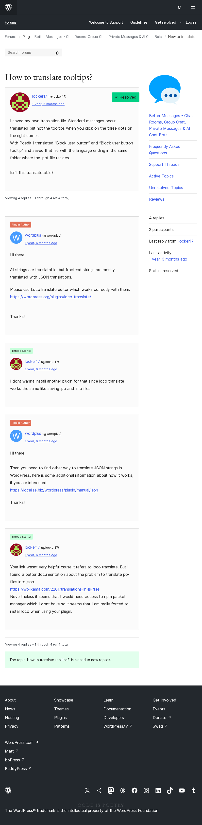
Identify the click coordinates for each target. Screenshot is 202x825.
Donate (162, 717)
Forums (11, 22)
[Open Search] (179, 7)
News (10, 708)
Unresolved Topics (166, 187)
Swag (160, 726)
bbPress (15, 759)
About (10, 700)
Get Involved (164, 700)
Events (159, 708)
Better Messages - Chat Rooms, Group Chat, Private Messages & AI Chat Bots (98, 37)
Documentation (117, 708)
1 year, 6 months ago (48, 104)
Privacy (11, 726)
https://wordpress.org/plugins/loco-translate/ (50, 296)
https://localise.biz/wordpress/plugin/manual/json (54, 490)
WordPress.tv (118, 726)
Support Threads (164, 164)
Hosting (12, 717)
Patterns (62, 726)
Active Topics (161, 176)
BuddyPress (18, 768)
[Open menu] (194, 7)
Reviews (156, 199)
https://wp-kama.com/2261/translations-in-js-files (55, 589)
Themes (61, 708)
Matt (12, 751)
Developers (113, 717)
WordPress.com (21, 742)
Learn (108, 700)
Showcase (63, 700)
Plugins (60, 717)
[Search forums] (57, 52)
